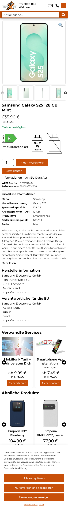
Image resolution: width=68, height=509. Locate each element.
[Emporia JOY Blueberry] (17, 413)
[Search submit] (63, 14)
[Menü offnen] (63, 5)
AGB (41, 504)
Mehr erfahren (17, 383)
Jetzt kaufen (14, 170)
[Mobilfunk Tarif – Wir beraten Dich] (17, 346)
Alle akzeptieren (34, 478)
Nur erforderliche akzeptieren (34, 487)
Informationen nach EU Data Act (24, 177)
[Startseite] (9, 5)
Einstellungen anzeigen (34, 497)
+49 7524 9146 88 (57, 6)
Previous (2, 93)
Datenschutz (30, 504)
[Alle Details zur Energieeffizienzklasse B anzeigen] (15, 138)
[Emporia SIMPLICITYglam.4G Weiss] (50, 413)
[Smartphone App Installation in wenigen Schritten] (50, 346)
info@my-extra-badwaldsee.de (50, 6)
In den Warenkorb (32, 162)
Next (65, 93)
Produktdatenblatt (15, 147)
